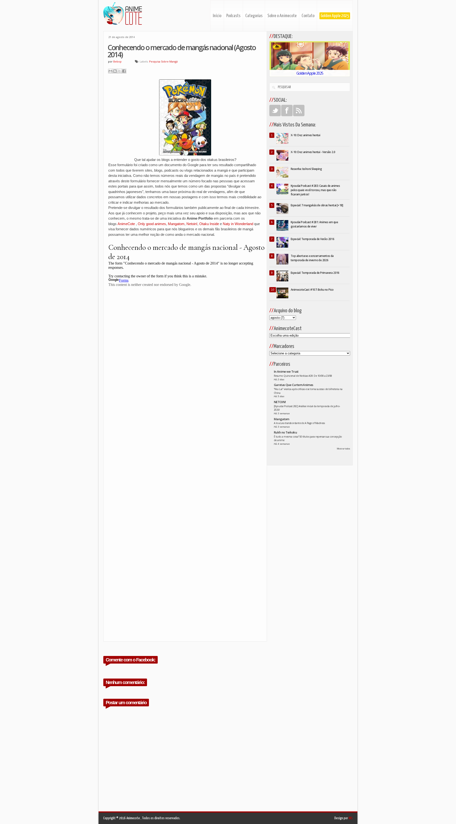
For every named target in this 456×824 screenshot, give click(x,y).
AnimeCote (127, 224)
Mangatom (176, 224)
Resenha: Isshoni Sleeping (306, 169)
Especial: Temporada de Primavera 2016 (315, 273)
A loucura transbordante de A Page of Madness (299, 423)
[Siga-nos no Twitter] (275, 110)
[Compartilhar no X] (119, 71)
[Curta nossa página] (287, 110)
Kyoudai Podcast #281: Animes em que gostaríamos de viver (314, 224)
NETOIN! (280, 402)
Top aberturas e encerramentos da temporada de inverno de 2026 (312, 258)
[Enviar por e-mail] (110, 71)
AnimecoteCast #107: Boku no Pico (312, 290)
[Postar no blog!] (115, 71)
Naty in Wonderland (238, 224)
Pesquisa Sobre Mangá (163, 61)
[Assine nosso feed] (298, 110)
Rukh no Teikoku (285, 432)
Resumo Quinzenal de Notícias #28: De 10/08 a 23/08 (303, 375)
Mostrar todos (343, 448)
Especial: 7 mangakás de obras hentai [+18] (317, 205)
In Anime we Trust (286, 371)
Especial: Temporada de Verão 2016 (312, 239)
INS (351, 818)
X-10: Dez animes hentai (305, 135)
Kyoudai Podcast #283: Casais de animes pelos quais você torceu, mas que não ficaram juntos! (315, 190)
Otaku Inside (209, 224)
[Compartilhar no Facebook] (124, 71)
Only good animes (152, 224)
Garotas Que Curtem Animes (293, 385)
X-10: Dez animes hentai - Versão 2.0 (313, 152)
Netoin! (191, 224)
